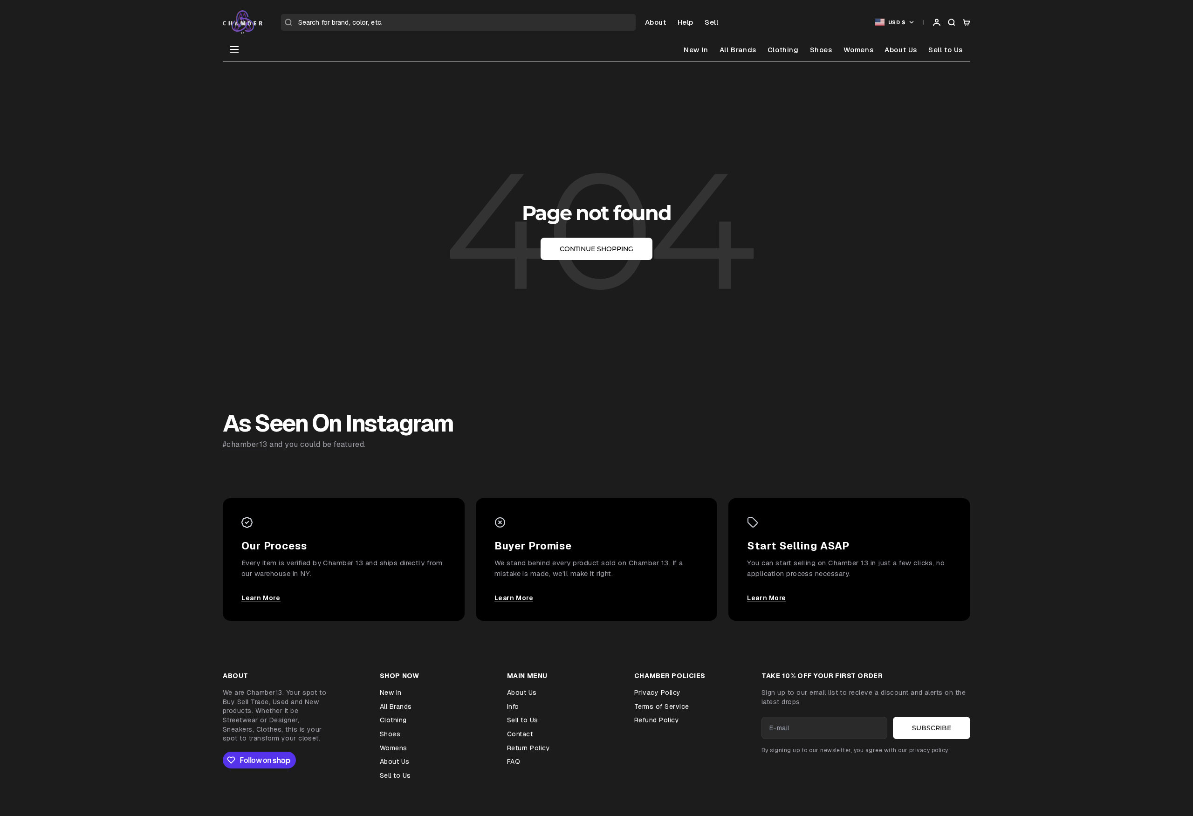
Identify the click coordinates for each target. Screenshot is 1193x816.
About (655, 22)
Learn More (261, 598)
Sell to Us (945, 49)
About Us (900, 49)
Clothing (783, 49)
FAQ (513, 761)
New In (696, 49)
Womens (858, 49)
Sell (711, 22)
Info (513, 706)
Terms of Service (661, 706)
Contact (520, 734)
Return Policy (528, 748)
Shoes (821, 49)
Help (685, 22)
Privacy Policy (657, 692)
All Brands (738, 49)
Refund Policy (656, 720)
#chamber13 (245, 444)
